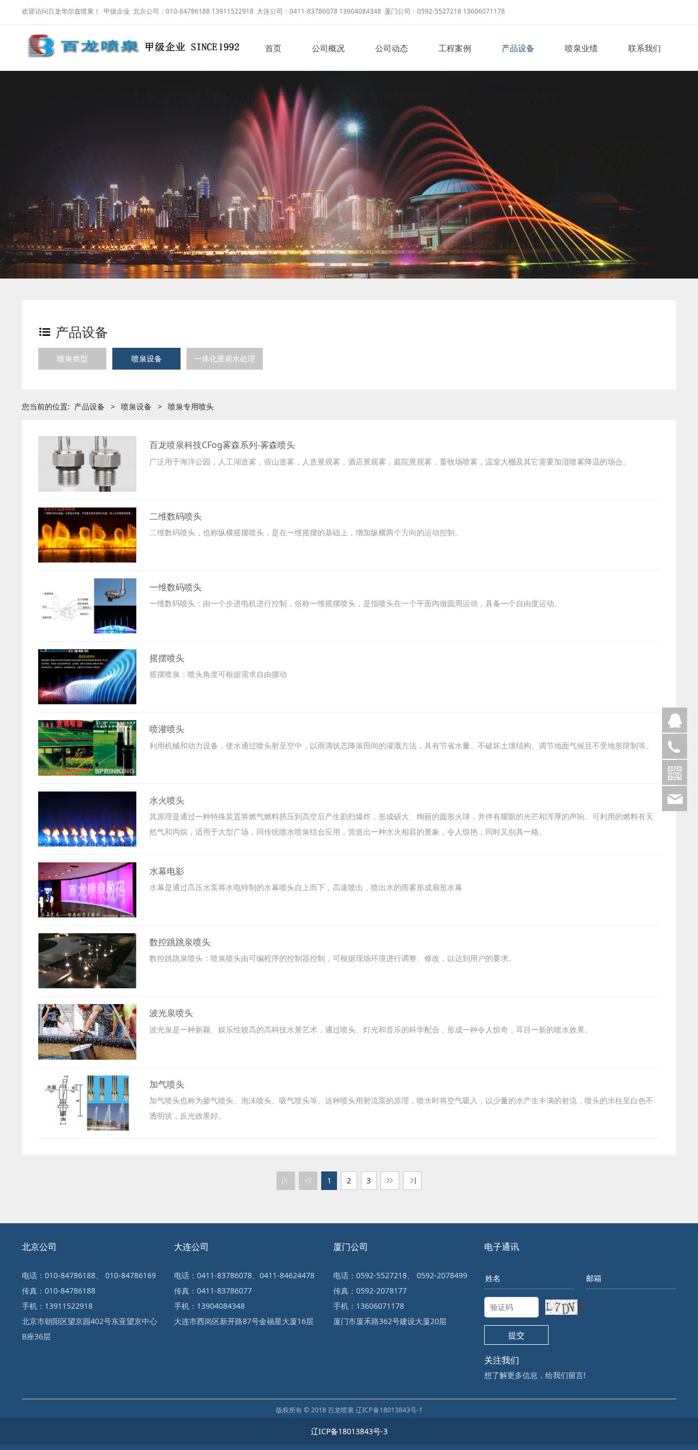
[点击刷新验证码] (561, 1307)
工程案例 (454, 48)
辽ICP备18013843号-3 (349, 1431)
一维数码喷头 (175, 587)
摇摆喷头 (166, 658)
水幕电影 (166, 871)
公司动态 (391, 48)
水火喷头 (166, 800)
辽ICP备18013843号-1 (389, 1410)
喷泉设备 (146, 358)
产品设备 (518, 48)
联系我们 (644, 48)
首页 (273, 48)
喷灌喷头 (166, 729)
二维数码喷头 (175, 516)
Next (673, 161)
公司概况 (328, 48)
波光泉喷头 (171, 1013)
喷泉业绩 (581, 48)
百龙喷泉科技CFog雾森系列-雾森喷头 (222, 445)
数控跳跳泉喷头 (179, 942)
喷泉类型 (72, 358)
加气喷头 (166, 1084)
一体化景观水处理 (224, 358)
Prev (24, 161)
